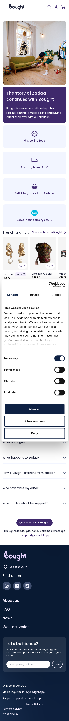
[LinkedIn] (17, 586)
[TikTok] (27, 586)
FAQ (6, 609)
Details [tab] (34, 294)
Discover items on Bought (47, 232)
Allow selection (34, 421)
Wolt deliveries (16, 626)
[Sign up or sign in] (56, 7)
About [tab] (56, 294)
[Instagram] (7, 586)
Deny (34, 433)
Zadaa (19, 274)
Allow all (34, 409)
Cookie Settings (34, 704)
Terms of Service (12, 708)
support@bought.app (36, 535)
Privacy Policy (10, 713)
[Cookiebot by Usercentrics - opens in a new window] (49, 284)
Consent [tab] (12, 294)
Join (57, 664)
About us (11, 600)
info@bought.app (33, 692)
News (8, 618)
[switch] (59, 370)
